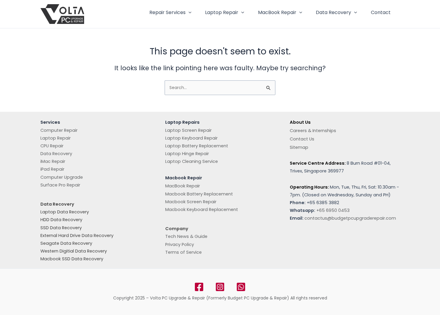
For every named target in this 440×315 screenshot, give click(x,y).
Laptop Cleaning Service (191, 161)
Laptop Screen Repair (188, 130)
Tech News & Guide (186, 236)
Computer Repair (59, 130)
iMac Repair (52, 161)
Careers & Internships (313, 131)
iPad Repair (52, 169)
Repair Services (167, 12)
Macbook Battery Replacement (199, 194)
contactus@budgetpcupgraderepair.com (350, 218)
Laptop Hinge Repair (187, 154)
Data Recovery (333, 12)
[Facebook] (199, 287)
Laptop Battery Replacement (196, 146)
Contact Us (302, 139)
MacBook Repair (277, 12)
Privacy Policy (179, 244)
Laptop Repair (221, 12)
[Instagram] (220, 287)
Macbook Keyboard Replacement (201, 209)
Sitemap (299, 147)
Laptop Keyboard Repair (191, 138)
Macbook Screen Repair (190, 202)
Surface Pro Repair (60, 185)
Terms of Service (183, 252)
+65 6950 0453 (333, 210)
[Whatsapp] (241, 287)
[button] (189, 13)
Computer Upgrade (61, 177)
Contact (381, 12)
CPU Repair (51, 146)
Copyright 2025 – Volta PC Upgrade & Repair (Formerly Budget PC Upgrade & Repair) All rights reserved (220, 298)
